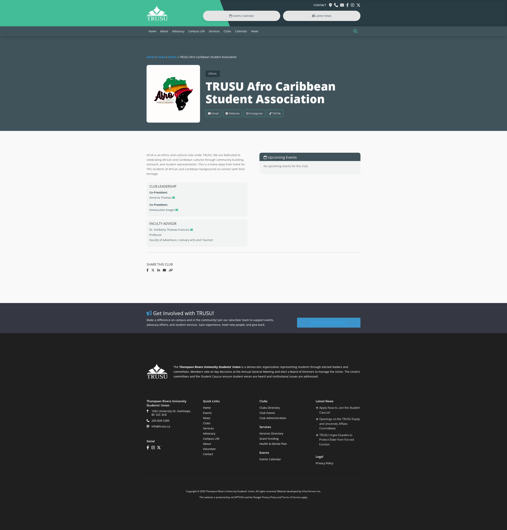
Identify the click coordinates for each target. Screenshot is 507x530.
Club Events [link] (267, 413)
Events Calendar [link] (243, 16)
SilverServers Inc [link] (311, 491)
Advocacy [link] (178, 31)
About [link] (164, 31)
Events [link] (207, 413)
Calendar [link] (241, 31)
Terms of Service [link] (291, 497)
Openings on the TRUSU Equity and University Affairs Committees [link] (339, 423)
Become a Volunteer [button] (328, 322)
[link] (157, 20)
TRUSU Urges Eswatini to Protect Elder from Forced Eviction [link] (336, 439)
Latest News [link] (323, 16)
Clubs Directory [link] (269, 408)
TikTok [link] (276, 113)
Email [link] (215, 113)
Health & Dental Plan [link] (273, 444)
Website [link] (234, 113)
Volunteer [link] (209, 449)
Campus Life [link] (196, 31)
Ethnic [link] (172, 57)
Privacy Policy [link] (324, 463)
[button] (355, 31)
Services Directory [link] (271, 433)
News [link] (254, 31)
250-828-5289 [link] (160, 420)
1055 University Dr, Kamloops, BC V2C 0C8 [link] (171, 413)
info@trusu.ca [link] (161, 426)
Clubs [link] (227, 31)
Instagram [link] (256, 113)
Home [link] (152, 31)
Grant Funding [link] (269, 438)
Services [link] (214, 31)
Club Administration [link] (272, 418)
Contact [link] (320, 5)
